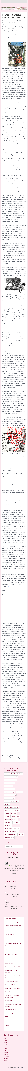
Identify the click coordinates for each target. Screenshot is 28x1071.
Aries (5, 1038)
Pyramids (8, 819)
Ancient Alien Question (10, 1009)
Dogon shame (8, 991)
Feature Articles (9, 1000)
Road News (16, 822)
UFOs (21, 834)
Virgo (5, 1048)
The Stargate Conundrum (11, 834)
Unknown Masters (9, 837)
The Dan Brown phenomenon (12, 828)
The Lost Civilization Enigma (11, 831)
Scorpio (6, 1052)
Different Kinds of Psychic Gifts (13, 966)
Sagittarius (6, 1054)
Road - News (8, 822)
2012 (13, 773)
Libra (5, 1050)
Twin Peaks (8, 1025)
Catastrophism (8, 786)
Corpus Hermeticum (10, 792)
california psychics (9, 783)
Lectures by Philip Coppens (11, 801)
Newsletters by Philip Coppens (12, 810)
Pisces (5, 1060)
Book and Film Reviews (10, 779)
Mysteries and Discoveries (11, 807)
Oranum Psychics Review (11, 954)
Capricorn (6, 1056)
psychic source (15, 816)
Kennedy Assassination (10, 795)
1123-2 (7, 773)
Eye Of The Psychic (9, 1067)
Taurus (5, 1040)
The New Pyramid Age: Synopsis (13, 1029)
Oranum (7, 813)
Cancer (5, 1044)
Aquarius (6, 1058)
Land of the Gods (9, 798)
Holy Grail (19, 792)
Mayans (7, 804)
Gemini (5, 1042)
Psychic (13, 813)
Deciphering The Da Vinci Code (12, 988)
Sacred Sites (8, 825)
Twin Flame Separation (10, 918)
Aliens (7, 776)
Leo (5, 1046)
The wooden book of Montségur (13, 925)
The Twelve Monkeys (10, 934)
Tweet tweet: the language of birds (13, 922)
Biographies (14, 776)
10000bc (19, 773)
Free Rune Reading (9, 963)
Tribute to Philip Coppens (11, 981)
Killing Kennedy (9, 1013)
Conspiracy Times (9, 789)
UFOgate (7, 1016)
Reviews (14, 819)
